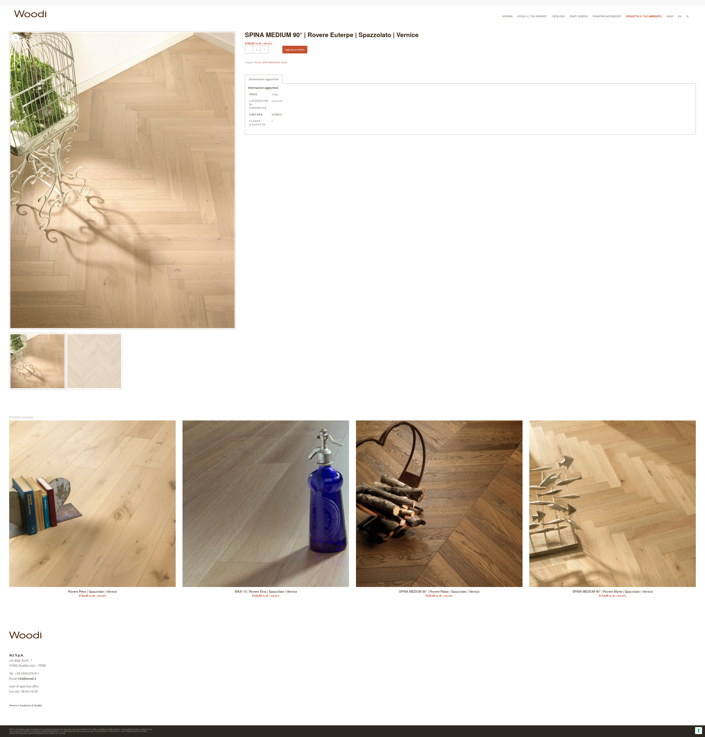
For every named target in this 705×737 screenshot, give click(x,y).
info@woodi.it (27, 678)
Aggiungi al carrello (295, 49)
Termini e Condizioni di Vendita (25, 705)
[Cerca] (687, 14)
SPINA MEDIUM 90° (271, 62)
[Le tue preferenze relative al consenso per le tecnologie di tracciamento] (698, 730)
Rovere (258, 62)
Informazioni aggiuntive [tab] (264, 79)
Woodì (284, 62)
